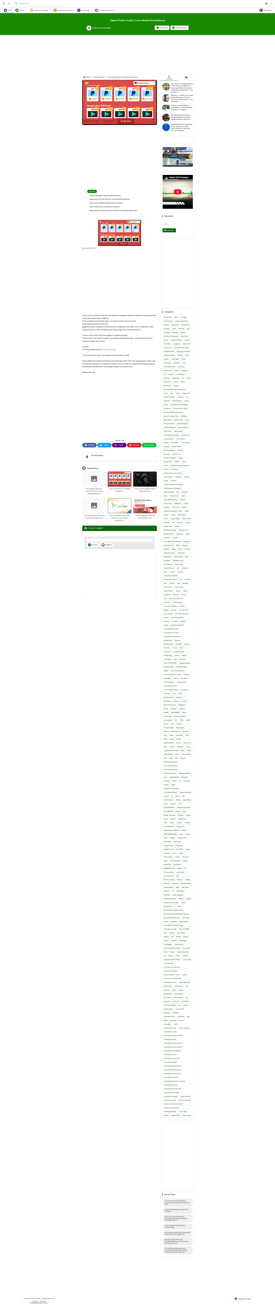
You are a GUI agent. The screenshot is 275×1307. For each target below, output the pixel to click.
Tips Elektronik (179, 944)
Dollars (184, 830)
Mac (177, 876)
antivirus (185, 955)
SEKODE (93, 248)
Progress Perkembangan (171, 902)
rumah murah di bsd (185, 1100)
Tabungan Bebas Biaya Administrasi (175, 389)
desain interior (168, 477)
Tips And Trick (176, 454)
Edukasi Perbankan (169, 397)
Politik (171, 739)
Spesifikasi (167, 560)
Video (165, 952)
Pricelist (178, 739)
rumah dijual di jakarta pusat (172, 1070)
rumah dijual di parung (170, 1085)
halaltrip (186, 674)
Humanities (167, 382)
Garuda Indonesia (178, 651)
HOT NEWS (179, 849)
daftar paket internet (170, 982)
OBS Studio (185, 887)
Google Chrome (168, 849)
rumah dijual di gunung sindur (173, 1066)
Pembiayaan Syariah (170, 898)
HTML (182, 720)
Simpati (176, 385)
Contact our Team (243, 1299)
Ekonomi (166, 325)
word (174, 693)
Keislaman (185, 492)
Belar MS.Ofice (168, 811)
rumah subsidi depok (170, 1111)
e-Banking (184, 416)
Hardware (167, 853)
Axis (180, 804)
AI (172, 796)
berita (187, 355)
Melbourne (178, 503)
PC (173, 891)
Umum (166, 393)
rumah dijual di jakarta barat (172, 636)
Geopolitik (176, 363)
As (187, 397)
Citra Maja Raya (169, 826)
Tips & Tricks (167, 431)
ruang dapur (167, 1024)
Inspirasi (182, 332)
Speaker (166, 936)
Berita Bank (167, 420)
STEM (183, 359)
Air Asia (166, 515)
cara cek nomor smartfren (172, 967)
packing (166, 785)
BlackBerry (182, 705)
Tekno (177, 754)
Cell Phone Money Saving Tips (180, 465)
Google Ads (179, 845)
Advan (180, 693)
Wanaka (182, 758)
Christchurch (168, 587)
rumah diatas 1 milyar (170, 1032)
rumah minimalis (185, 1096)
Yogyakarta (179, 534)
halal (165, 572)
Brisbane (188, 815)
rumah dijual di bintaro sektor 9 (173, 1047)
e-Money (166, 621)
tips (188, 328)
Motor (183, 382)
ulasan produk (187, 1115)
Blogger (186, 644)
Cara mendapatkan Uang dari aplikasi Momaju (105, 195)
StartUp (178, 936)
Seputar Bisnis (184, 921)
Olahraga (180, 522)
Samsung (166, 454)
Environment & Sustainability (179, 404)
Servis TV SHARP (184, 929)
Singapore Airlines (184, 663)
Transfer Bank (185, 442)
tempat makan (175, 1115)
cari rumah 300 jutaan (170, 766)
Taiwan (189, 750)
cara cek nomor (168, 963)
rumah (176, 1024)
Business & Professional (171, 336)
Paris (187, 735)
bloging (166, 610)
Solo (165, 933)
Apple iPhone (187, 800)
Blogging (185, 583)
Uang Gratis (186, 948)
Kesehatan (181, 553)
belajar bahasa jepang (170, 762)
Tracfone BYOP (186, 754)
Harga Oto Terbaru (169, 553)
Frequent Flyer (179, 587)
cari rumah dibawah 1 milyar (172, 674)
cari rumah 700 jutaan (170, 971)
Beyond (184, 701)
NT (173, 522)
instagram (167, 537)
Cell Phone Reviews (170, 427)
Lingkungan (175, 378)
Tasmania (173, 480)
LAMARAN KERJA (169, 868)
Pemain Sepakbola (177, 895)
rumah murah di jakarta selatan (173, 1104)
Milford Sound (176, 731)
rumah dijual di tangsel (171, 1096)
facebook (185, 568)
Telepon (166, 940)
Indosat (177, 857)
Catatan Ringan (175, 518)
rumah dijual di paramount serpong (174, 1081)
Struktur (185, 936)
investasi (174, 621)
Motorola (185, 731)
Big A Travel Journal (170, 705)
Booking (180, 815)
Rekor (179, 906)
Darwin (180, 549)
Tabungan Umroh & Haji (171, 750)
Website (177, 461)
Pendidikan (175, 442)
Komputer (176, 594)
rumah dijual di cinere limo (172, 1058)
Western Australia (183, 952)
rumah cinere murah (170, 1028)
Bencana (176, 701)
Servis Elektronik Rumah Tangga (173, 925)
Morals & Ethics (177, 401)
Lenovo (184, 594)
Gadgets (172, 838)
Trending (183, 317)
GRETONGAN (175, 712)
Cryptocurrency (169, 439)
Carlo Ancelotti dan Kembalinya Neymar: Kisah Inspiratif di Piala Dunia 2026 (177, 1202)
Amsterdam (167, 701)
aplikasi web (167, 370)
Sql (172, 936)
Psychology (167, 363)
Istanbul (179, 724)
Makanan (180, 879)
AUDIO (187, 511)
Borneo (166, 709)
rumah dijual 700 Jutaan (171, 632)
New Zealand (179, 556)
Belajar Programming (183, 807)
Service (178, 743)
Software (177, 526)
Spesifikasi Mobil (169, 667)
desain (188, 534)
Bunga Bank (182, 819)
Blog (184, 811)
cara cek (173, 610)
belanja (182, 606)
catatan (184, 974)
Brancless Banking (169, 450)
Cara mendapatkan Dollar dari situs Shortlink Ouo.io (145, 517)
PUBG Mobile (181, 891)
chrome (166, 617)
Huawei (166, 724)
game (184, 461)
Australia (185, 545)
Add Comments (181, 28)
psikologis (173, 1020)
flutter (178, 393)
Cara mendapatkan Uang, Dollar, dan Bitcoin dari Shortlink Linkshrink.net (119, 518)
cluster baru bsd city (170, 773)
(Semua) (166, 796)
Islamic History (168, 591)
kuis (179, 1005)
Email (181, 648)
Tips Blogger (183, 940)
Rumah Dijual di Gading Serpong (173, 910)
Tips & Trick (175, 507)
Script (165, 921)
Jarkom (176, 655)
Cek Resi (187, 822)
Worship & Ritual (169, 534)
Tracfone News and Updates (172, 488)
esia (187, 986)
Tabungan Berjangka (170, 530)
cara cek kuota (183, 610)
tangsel (166, 1115)
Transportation (183, 530)
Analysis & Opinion (169, 355)
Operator (167, 891)
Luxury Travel (168, 503)
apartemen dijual (182, 423)
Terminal (173, 940)
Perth (165, 739)
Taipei (182, 750)
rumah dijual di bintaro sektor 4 (173, 1043)
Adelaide (177, 640)
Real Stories (167, 385)
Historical (167, 401)
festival (184, 507)
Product (176, 370)
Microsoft (175, 883)
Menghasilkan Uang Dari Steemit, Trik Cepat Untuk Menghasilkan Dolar (113, 210)
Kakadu (184, 655)
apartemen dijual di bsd (171, 416)
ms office (172, 572)
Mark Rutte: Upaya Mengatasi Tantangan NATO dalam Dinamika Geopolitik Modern (176, 1218)
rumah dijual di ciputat (170, 575)
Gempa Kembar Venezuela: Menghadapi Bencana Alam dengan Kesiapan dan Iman (180, 117)
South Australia (177, 602)
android (166, 340)
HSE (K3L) (167, 328)
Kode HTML (167, 864)
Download (167, 522)
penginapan (177, 344)
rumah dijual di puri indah (171, 1092)
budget (166, 670)
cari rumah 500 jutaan (170, 769)
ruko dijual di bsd (169, 682)
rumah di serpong (184, 1028)
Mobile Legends (168, 887)
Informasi (185, 857)
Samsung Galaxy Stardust (172, 917)
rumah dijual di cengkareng (172, 1051)
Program (188, 898)
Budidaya (174, 709)
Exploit (188, 834)
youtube (182, 499)
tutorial (187, 340)
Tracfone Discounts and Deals (173, 473)
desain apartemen (184, 982)
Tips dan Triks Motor (170, 458)
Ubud (171, 758)
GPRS (165, 838)
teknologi (186, 541)
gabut (174, 990)
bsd (178, 568)
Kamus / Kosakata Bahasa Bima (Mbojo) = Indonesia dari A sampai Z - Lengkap (181, 107)
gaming (181, 990)
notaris (166, 625)
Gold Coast (177, 841)
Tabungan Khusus (178, 560)
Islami (176, 317)
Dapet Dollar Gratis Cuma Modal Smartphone (104, 207)
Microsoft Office (186, 883)
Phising (181, 898)
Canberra (182, 709)
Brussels (173, 819)
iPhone (175, 781)
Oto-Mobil (182, 659)
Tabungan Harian (169, 351)
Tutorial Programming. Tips (172, 948)
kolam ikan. (185, 1001)
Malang (188, 879)
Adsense (172, 583)
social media (183, 1111)
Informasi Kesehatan (181, 321)
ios (180, 781)
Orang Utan (179, 735)
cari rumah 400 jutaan (182, 613)
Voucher (172, 952)
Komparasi (167, 594)
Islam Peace (184, 336)
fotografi (166, 446)
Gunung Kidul (168, 720)
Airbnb (173, 515)
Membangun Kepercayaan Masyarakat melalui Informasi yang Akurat (177, 1233)
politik (165, 1020)
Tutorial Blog (179, 564)
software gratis (176, 446)
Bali (178, 492)
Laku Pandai (180, 872)
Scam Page (185, 917)
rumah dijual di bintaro (170, 499)
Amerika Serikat (168, 697)
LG (185, 868)
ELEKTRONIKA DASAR (170, 834)
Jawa (165, 860)
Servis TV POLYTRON (170, 663)
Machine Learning (169, 879)
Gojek (184, 712)
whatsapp (167, 693)
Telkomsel (181, 397)
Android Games (168, 800)
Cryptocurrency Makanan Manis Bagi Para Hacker (106, 203)
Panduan (166, 442)
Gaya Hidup (167, 841)
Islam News (167, 344)
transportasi (186, 393)
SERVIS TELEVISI (168, 743)
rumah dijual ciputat (170, 1039)
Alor (183, 796)
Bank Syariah (186, 435)
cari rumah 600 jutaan (177, 670)
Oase (165, 735)
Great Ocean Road (179, 716)
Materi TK (167, 883)
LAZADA (179, 868)
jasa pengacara (178, 997)
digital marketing (184, 773)
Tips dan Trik (167, 347)
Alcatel (177, 796)
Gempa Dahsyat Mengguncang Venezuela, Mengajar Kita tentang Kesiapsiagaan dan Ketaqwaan (176, 1250)
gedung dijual (168, 994)
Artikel (166, 804)
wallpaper (178, 477)
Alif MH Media (97, 455)
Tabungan (167, 332)
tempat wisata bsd (185, 792)
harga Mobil (167, 678)
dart (171, 393)
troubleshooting (168, 545)
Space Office (181, 933)
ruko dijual (184, 678)
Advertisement (168, 644)
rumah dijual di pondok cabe (172, 541)
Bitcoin (178, 811)
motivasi (182, 621)
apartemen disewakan (170, 606)
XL (164, 955)
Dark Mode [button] (267, 10)
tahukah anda (168, 640)
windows (171, 374)
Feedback (107, 545)
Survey (188, 747)
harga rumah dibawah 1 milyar (173, 511)
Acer (165, 583)
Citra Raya (167, 648)
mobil (174, 328)
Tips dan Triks (168, 461)
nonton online (180, 1009)
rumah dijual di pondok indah (172, 1089)
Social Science (174, 496)
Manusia (166, 731)
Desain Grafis (187, 518)
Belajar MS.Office (169, 807)
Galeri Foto (167, 651)
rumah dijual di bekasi (170, 792)
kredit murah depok (170, 1005)
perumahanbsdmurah (177, 625)
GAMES (166, 712)
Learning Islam (168, 321)
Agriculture (186, 344)
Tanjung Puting (168, 754)
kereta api (176, 1001)
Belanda (166, 549)
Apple (178, 545)
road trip (180, 572)
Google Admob (168, 845)
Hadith (188, 720)
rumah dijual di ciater (170, 1054)
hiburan (176, 678)
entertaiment (179, 986)
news (184, 363)
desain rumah (178, 431)
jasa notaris (167, 997)
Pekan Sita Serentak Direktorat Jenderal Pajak (175, 1226)
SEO (186, 556)
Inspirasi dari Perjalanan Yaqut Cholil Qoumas (176, 1210)
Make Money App (109, 349)
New (175, 659)
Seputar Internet (183, 427)
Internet (175, 382)
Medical (180, 355)
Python (183, 902)
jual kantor (167, 1001)
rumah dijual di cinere (170, 686)
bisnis (183, 496)
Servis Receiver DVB (170, 929)
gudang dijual (179, 994)
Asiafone (173, 804)
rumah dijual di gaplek (170, 1062)
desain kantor (168, 986)
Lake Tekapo (167, 659)
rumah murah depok (170, 1100)
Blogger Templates (169, 815)
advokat (170, 955)
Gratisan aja (167, 716)
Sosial (189, 378)
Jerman (178, 591)
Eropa (187, 420)
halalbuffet (184, 777)
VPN (176, 758)
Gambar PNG (182, 838)
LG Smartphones (169, 872)
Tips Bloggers (168, 944)
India (172, 724)
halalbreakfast (174, 777)
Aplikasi (178, 800)
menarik (175, 537)
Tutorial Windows (169, 568)
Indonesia (167, 378)
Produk (166, 480)
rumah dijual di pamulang (171, 435)
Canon (166, 518)
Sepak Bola (173, 921)
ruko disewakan (181, 682)
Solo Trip (171, 933)
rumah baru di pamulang (171, 788)
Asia (183, 378)
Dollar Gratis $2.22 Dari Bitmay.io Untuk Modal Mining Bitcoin (109, 199)
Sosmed (172, 747)
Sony (165, 747)
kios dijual (187, 781)
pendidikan (176, 1013)
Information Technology (181, 347)
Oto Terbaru (174, 469)
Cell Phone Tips (178, 420)
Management (186, 325)
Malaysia (180, 450)
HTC (176, 720)
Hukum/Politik (168, 857)
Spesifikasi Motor (182, 667)
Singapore (184, 370)
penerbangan (181, 374)
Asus (178, 583)
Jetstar (185, 591)
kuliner (166, 465)
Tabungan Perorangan (183, 351)
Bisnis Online (182, 515)
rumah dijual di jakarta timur (172, 1073)
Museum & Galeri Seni (176, 598)
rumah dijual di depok (170, 579)
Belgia (173, 549)
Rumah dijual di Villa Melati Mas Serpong (176, 914)
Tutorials (175, 332)
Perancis (188, 522)
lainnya (185, 1005)
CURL (165, 822)
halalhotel (167, 781)
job (186, 997)
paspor (173, 785)
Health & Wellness (176, 340)
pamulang (167, 1013)
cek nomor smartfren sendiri (172, 978)
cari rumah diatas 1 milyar (172, 974)
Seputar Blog (168, 526)
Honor (174, 853)
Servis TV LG (187, 743)
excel (165, 777)
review (166, 404)
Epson (181, 834)
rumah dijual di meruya (171, 1077)
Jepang (185, 860)
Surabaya (167, 507)
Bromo (166, 819)
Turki (165, 758)
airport (178, 955)
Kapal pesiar (180, 728)
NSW (177, 887)
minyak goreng (168, 1009)
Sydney (187, 401)
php (188, 1016)
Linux (165, 598)
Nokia (165, 496)
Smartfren (167, 602)
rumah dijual (175, 359)
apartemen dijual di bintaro (172, 959)
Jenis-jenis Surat (175, 860)
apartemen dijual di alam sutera (173, 412)
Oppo (171, 735)
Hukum (181, 853)
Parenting (167, 895)
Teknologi (181, 328)
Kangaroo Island (169, 728)
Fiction (166, 469)
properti (166, 359)
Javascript (181, 366)
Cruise (175, 648)
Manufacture (168, 556)
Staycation (180, 747)
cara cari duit (187, 959)
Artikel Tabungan (169, 492)
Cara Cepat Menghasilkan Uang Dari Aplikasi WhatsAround (94, 517)
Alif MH (37, 1298)
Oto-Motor (167, 408)
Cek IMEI (179, 822)
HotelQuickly (168, 655)
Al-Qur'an (187, 477)
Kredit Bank (177, 864)
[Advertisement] (137, 54)
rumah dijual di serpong (171, 689)
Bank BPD (179, 644)
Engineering (175, 325)
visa (180, 579)
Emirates (187, 549)
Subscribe (170, 230)
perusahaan (181, 1016)
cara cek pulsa (168, 613)
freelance (167, 990)
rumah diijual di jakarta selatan (173, 1035)
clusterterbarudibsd (177, 617)
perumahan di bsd (169, 1016)
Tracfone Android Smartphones (173, 484)
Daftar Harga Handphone (171, 830)
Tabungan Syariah (169, 423)
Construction (180, 826)
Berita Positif (168, 317)
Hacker (188, 849)
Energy (181, 458)
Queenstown (168, 906)
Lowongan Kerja (169, 876)
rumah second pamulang (171, 1108)
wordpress (188, 579)
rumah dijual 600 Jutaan (171, 629)
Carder (172, 822)
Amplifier (179, 697)
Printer (186, 503)
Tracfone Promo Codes (180, 408)
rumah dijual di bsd (169, 366)
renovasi (181, 1020)
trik (165, 374)
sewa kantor (184, 689)
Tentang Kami (168, 564)
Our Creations (180, 439)
